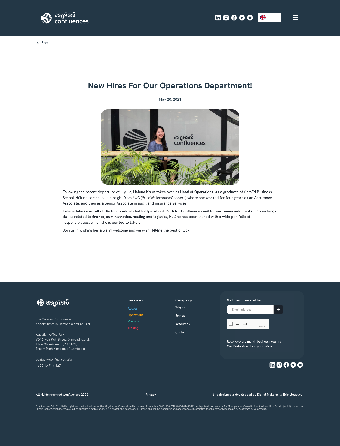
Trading (133, 328)
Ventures (134, 321)
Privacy (150, 394)
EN (270, 17)
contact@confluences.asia (54, 359)
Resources (182, 324)
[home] (65, 18)
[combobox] (269, 17)
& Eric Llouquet (291, 394)
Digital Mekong (267, 394)
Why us (180, 307)
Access (132, 308)
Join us (180, 315)
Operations (135, 315)
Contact (181, 332)
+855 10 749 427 (48, 365)
